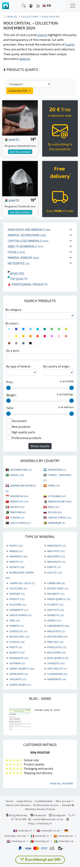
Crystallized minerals (28, 241)
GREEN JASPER (20, 615)
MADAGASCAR (60, 501)
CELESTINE (18, 588)
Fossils (16, 252)
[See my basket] (38, 6)
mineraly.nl (18, 840)
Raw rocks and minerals (29, 229)
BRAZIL (17, 474)
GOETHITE (55, 609)
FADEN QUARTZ (58, 598)
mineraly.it (41, 835)
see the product (20, 151)
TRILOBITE (17, 679)
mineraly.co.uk (50, 830)
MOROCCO (19, 501)
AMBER (16, 551)
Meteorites (18, 263)
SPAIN (54, 485)
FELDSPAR (17, 604)
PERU (53, 506)
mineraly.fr (24, 830)
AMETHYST (56, 551)
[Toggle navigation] (72, 5)
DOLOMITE (55, 593)
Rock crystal (51, 16)
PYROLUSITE (56, 647)
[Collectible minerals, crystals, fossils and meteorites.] (5, 5)
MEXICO (17, 506)
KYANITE (16, 625)
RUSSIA (55, 512)
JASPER (54, 620)
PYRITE (15, 647)
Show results (40, 446)
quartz (13, 139)
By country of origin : (56, 366)
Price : (10, 382)
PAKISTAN (18, 512)
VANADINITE (56, 679)
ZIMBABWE (56, 522)
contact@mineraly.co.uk (48, 819)
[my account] (30, 6)
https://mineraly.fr (40, 823)
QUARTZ (16, 652)
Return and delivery (18, 804)
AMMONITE (18, 556)
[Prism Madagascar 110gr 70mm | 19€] (20, 178)
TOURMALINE (57, 673)
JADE (14, 620)
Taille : (10, 408)
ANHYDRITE (56, 556)
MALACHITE (56, 631)
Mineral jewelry (23, 257)
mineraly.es (65, 835)
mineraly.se (65, 840)
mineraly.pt (42, 840)
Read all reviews (61, 783)
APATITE (16, 561)
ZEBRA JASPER (20, 684)
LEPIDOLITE (18, 631)
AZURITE (16, 566)
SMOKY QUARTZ (21, 668)
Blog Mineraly (18, 815)
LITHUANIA (57, 496)
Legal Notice (24, 801)
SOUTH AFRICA (20, 522)
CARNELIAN (56, 583)
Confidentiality (44, 801)
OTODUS (16, 641)
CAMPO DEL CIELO (22, 583)
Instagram (59, 815)
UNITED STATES (59, 517)
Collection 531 (18, 91)
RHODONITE (18, 657)
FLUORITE (55, 604)
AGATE (16, 545)
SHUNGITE (56, 663)
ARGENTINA (57, 469)
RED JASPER (56, 652)
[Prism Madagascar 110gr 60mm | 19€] (20, 117)
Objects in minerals (25, 246)
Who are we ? (64, 801)
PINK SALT (55, 641)
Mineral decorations (27, 235)
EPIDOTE (16, 598)
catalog (12, 16)
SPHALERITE (18, 673)
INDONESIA (19, 496)
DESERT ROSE (57, 588)
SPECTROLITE (57, 668)
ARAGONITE (56, 561)
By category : (14, 309)
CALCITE (54, 572)
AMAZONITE (56, 545)
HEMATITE (55, 615)
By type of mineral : (19, 366)
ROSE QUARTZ (57, 657)
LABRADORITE (58, 625)
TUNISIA (17, 517)
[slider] (8, 388)
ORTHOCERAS (57, 636)
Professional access (46, 804)
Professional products (29, 284)
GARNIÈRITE (18, 609)
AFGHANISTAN (21, 469)
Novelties (16, 273)
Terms (10, 801)
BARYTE (54, 566)
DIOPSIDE (17, 593)
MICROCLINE (19, 636)
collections (29, 16)
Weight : (11, 395)
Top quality (18, 279)
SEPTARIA (17, 663)
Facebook (39, 815)
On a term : (13, 350)
